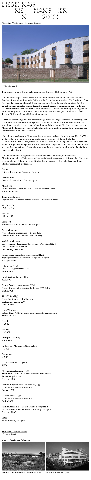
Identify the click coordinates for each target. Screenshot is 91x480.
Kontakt (29, 22)
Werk (15, 22)
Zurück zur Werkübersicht (14, 431)
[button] (24, 53)
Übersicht (12, 86)
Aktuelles (6, 22)
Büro (21, 22)
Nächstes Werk (9, 434)
